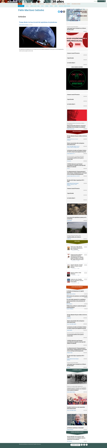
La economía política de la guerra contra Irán (75, 158)
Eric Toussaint (69, 441)
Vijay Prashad (69, 220)
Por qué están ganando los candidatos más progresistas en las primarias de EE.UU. (76, 301)
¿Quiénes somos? (75, 444)
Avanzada (95, 1)
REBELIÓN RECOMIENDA (77, 131)
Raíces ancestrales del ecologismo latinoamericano (75, 143)
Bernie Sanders (69, 303)
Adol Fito (68, 31)
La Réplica (77, 311)
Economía (48, 3)
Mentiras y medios (61, 3)
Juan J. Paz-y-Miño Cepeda (71, 146)
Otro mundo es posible (76, 3)
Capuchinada (70, 58)
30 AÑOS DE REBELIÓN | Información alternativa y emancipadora (77, 23)
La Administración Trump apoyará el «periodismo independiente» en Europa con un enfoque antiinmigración (77, 173)
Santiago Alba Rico (70, 429)
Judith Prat (69, 238)
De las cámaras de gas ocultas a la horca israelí (77, 136)
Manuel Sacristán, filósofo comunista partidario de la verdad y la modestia (76, 126)
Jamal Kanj (69, 139)
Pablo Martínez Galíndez (23, 24)
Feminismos (54, 3)
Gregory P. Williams (70, 308)
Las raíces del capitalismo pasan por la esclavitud (76, 218)
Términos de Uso (44, 444)
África (68, 168)
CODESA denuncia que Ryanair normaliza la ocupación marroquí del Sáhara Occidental (76, 165)
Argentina (72, 184)
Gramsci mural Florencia (73, 53)
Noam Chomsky (77, 412)
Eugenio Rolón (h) (70, 183)
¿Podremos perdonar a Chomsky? (75, 427)
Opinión (68, 3)
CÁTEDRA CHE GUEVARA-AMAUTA (77, 432)
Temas (20, 3)
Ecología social (41, 3)
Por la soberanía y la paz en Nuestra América (77, 50)
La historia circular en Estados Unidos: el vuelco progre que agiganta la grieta (76, 151)
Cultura (34, 3)
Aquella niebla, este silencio (74, 237)
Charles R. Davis (69, 352)
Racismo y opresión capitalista (77, 202)
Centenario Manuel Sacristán (77, 108)
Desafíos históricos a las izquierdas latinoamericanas (76, 407)
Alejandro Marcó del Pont (71, 293)
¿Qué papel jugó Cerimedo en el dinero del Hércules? (76, 29)
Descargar (86, 254)
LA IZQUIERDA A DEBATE (77, 369)
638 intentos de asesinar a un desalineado (77, 296)
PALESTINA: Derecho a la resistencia (77, 91)
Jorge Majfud (69, 297)
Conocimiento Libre (27, 3)
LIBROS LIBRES (77, 241)
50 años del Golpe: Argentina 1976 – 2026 (76, 180)
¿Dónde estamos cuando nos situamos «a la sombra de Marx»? (76, 389)
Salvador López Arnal (70, 128)
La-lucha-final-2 (71, 62)
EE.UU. (73, 153)
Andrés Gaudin (69, 153)
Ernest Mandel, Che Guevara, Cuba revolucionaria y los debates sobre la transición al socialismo (76, 438)
